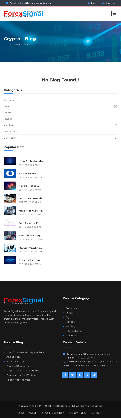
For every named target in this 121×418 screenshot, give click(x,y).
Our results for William (21, 375)
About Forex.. (28, 173)
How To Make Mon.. (32, 161)
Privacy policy (77, 413)
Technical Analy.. (30, 235)
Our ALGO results (17, 366)
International (60, 131)
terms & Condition (52, 413)
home (20, 413)
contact (96, 413)
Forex (60, 106)
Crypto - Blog (22, 44)
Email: (31, 3)
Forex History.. (29, 185)
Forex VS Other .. (31, 260)
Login (94, 3)
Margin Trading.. (30, 247)
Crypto (60, 112)
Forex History (15, 361)
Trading (60, 125)
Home (7, 44)
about (32, 413)
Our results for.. (31, 223)
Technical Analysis (18, 379)
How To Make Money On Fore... (26, 352)
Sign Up (110, 3)
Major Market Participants (23, 370)
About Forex (14, 356)
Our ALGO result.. (31, 198)
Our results (60, 138)
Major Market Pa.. (31, 210)
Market (60, 119)
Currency (60, 100)
